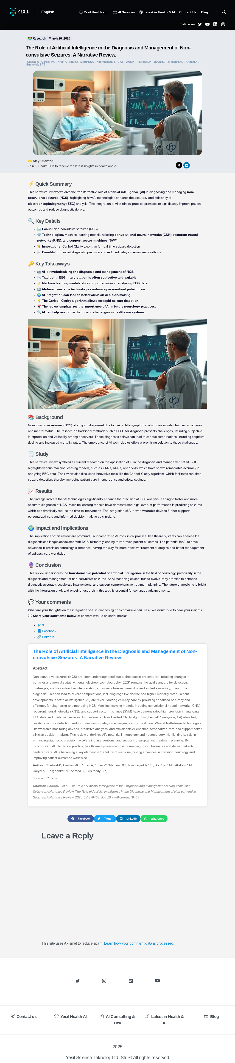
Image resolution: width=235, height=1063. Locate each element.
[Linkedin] (186, 165)
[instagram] (223, 24)
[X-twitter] (179, 165)
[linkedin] (215, 24)
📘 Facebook (46, 631)
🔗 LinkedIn (45, 637)
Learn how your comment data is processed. (139, 943)
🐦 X (40, 625)
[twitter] (200, 24)
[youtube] (207, 24)
